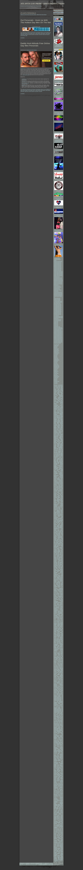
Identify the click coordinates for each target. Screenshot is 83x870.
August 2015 (56, 353)
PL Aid (55, 743)
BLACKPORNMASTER (58, 46)
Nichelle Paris (56, 723)
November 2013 (56, 367)
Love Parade (59, 663)
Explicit (61, 548)
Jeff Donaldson (60, 605)
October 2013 (56, 368)
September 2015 (56, 352)
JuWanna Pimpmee (57, 628)
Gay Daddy (56, 565)
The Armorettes (57, 822)
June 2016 (55, 346)
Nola (61, 728)
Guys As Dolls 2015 (57, 298)
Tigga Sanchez (59, 836)
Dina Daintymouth (58, 515)
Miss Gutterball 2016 (57, 303)
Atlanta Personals (57, 276)
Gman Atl (56, 579)
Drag (59, 524)
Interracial (60, 591)
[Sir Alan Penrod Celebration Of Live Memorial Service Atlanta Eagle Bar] (58, 213)
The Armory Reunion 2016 (58, 171)
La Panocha (58, 641)
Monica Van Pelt (59, 693)
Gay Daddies (47, 32)
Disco (55, 516)
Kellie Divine (57, 631)
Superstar (58, 812)
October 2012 (56, 371)
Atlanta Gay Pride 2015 (57, 262)
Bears (34, 33)
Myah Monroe (56, 716)
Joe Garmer (57, 614)
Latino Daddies (47, 33)
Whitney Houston (57, 856)
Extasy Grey (57, 549)
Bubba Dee (56, 467)
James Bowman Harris (57, 599)
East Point (58, 533)
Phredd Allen (56, 741)
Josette (58, 621)
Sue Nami (60, 810)
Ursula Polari (58, 851)
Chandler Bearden (58, 473)
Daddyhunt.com (23, 68)
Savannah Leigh (57, 776)
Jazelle (61, 603)
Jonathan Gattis (59, 619)
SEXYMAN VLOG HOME (57, 12)
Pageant (61, 735)
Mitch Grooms (59, 691)
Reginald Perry (60, 759)
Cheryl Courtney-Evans (58, 479)
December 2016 (56, 344)
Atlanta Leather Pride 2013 (58, 274)
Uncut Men (40, 34)
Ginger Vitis (58, 576)
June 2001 (55, 383)
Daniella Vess (59, 499)
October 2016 (56, 345)
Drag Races (60, 527)
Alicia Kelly (60, 400)
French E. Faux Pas (58, 557)
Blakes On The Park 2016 (58, 281)
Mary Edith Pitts (58, 674)
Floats (58, 555)
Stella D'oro (56, 807)
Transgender (60, 841)
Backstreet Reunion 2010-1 (58, 279)
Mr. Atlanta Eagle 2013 (57, 310)
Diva (59, 516)
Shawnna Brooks (58, 787)
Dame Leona (57, 496)
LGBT (61, 657)
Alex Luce (56, 395)
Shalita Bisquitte (57, 780)
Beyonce (55, 442)
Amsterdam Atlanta (57, 258)
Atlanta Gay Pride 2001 (57, 270)
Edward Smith (57, 538)
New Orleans (60, 720)
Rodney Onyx (56, 765)
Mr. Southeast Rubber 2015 (58, 317)
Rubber (58, 769)
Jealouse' (55, 605)
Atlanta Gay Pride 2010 (57, 267)
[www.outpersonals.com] (58, 64)
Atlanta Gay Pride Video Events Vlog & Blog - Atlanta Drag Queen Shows (33, 14)
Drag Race (55, 527)
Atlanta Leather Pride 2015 (58, 272)
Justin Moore (56, 627)
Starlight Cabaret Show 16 (58, 330)
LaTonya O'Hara (57, 648)
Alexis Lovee (58, 399)
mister (60, 690)
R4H (58, 753)
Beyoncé (59, 442)
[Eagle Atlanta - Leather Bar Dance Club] (58, 148)
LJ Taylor (59, 659)
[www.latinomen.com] (58, 256)
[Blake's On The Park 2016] (58, 94)
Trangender (55, 841)
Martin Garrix (60, 673)
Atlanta (61, 414)
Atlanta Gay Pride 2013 (57, 264)
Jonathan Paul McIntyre (57, 620)
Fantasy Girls (60, 550)
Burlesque (60, 468)
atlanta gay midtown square (58, 418)
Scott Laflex (60, 777)
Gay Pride (60, 567)
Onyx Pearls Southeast (58, 730)
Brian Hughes (59, 462)
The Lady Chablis (56, 826)
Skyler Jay (57, 793)
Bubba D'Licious (58, 466)
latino (55, 646)
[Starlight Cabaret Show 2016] (58, 169)
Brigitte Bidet (56, 463)
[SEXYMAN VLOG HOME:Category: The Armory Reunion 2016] (58, 178)
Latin (58, 645)
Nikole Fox (60, 727)
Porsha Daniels (59, 744)
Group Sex (47, 34)
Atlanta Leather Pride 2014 (58, 273)
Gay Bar (55, 563)
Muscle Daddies (25, 33)
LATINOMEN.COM (58, 44)
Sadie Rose (56, 772)
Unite (55, 851)
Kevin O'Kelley (59, 632)
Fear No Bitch (57, 551)
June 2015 (55, 354)
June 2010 (55, 378)
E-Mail (38, 864)
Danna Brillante (57, 500)
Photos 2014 (56, 323)
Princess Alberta (59, 746)
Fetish (58, 552)
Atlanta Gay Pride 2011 (57, 266)
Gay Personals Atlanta (58, 61)
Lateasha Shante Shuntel (58, 301)
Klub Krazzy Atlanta (58, 122)
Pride (55, 746)
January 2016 (56, 349)
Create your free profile (25, 74)
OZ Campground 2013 (57, 319)
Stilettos (60, 808)
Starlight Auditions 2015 (57, 329)
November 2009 (56, 381)
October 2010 (56, 377)
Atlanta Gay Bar (59, 417)
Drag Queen (59, 525)
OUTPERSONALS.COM (36, 26)
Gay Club (59, 563)
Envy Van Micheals (57, 543)
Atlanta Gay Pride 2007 (57, 269)
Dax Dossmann (57, 507)
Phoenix (60, 739)
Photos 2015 (56, 322)
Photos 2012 (56, 325)
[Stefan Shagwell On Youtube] (57, 19)
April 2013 (55, 370)
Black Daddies (43, 33)
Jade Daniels (56, 597)
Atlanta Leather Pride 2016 (58, 271)
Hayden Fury (59, 585)
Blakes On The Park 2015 (58, 282)
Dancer (58, 498)
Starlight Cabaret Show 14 (58, 332)
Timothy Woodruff (57, 837)
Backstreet (56, 435)
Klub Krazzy (60, 636)
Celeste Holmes (58, 472)
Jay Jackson (60, 602)
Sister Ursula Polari (57, 792)
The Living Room (58, 829)
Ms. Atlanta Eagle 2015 (57, 307)
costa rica (55, 491)
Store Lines (60, 809)
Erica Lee (59, 544)
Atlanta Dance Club (57, 416)
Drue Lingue (60, 529)
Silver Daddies (30, 33)
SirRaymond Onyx (56, 790)
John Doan (60, 615)
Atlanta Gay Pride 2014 (57, 263)
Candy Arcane (60, 471)
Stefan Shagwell (58, 21)
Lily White (56, 658)
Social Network (38, 32)
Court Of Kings (60, 491)
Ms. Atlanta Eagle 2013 (57, 311)
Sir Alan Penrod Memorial (58, 327)
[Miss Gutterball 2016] (58, 138)
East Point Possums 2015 (58, 294)
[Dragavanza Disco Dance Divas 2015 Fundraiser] (58, 99)
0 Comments (22, 37)
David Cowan (60, 502)
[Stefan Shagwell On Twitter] (61, 19)
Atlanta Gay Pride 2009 (57, 268)
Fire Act (61, 553)
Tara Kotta (60, 816)
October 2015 (56, 351)
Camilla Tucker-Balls (57, 469)
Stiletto (57, 808)
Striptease (55, 810)
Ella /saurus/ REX (58, 541)
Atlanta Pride (59, 426)
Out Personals (24, 32)
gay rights (56, 568)
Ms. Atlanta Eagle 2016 (58, 141)
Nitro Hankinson (57, 728)
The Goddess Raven (58, 825)
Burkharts (56, 468)
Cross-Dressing (23, 35)
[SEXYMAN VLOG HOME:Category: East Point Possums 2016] (58, 110)
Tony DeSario (56, 839)
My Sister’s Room (59, 715)
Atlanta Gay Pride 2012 (57, 265)
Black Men (33, 34)
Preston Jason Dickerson (58, 745)
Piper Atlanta (60, 742)
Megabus (55, 677)
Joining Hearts (59, 618)
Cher (61, 478)
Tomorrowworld (60, 838)
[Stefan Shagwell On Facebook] (55, 19)
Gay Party (59, 566)
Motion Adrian (59, 694)
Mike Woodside (56, 687)
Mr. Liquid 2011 (56, 315)
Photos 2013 (56, 324)
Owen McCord (56, 733)
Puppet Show (60, 751)
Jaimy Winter (60, 598)
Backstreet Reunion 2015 (58, 277)
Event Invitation (56, 548)
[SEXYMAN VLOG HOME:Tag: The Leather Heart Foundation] (58, 205)
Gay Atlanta (60, 562)
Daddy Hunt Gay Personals (58, 48)
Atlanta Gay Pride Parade (58, 261)
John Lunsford (60, 616)
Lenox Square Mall (57, 656)
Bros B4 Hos (59, 465)
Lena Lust (60, 655)
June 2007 (55, 382)
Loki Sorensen (59, 660)
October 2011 (56, 373)
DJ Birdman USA (56, 519)
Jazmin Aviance (59, 604)
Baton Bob (56, 439)
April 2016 (55, 347)
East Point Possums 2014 (58, 295)
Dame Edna (60, 495)
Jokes (55, 619)
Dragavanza (56, 528)
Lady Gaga (59, 642)
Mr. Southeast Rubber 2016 (58, 142)
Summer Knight (56, 811)
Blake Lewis (56, 449)
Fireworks (55, 554)
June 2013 (55, 369)
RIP (59, 762)
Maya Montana (59, 676)
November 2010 (56, 376)
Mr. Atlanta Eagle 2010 (57, 314)
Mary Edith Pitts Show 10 (58, 302)
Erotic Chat (44, 34)
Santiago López (57, 773)
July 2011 (55, 374)
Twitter (59, 849)
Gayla (55, 569)
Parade (55, 737)
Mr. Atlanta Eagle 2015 (57, 306)
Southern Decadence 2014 (58, 328)
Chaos (55, 474)
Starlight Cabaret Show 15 (58, 331)
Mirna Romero (59, 688)
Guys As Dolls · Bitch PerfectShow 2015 (58, 113)
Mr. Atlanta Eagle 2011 (57, 313)
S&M (26, 35)
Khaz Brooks (57, 633)
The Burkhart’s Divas (59, 824)
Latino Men (36, 34)
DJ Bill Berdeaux (60, 518)
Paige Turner (56, 736)
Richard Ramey (57, 760)
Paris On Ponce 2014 (57, 320)
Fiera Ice (57, 553)
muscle (55, 713)
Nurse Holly (56, 729)
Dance (59, 497)
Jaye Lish (56, 603)
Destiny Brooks (57, 511)
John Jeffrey (56, 616)
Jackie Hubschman (58, 596)
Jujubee (58, 622)
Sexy (61, 779)
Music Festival (56, 714)
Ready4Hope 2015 (58, 150)
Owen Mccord (60, 732)
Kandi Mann (60, 629)
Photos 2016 (56, 321)
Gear (58, 569)
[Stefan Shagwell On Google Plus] (59, 19)
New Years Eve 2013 (58, 721)
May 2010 (55, 379)
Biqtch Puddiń (59, 444)
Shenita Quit (56, 788)
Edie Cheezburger (58, 537)
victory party (60, 852)
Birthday (55, 445)
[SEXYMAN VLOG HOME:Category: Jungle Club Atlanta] (58, 79)
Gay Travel (60, 568)
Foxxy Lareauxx (59, 556)
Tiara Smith (58, 835)
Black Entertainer (58, 447)
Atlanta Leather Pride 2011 (58, 275)
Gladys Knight (60, 578)
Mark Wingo (60, 671)
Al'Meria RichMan (59, 392)
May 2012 (55, 372)
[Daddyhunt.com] (58, 50)
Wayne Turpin (60, 855)
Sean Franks (56, 778)
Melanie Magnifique (59, 678)
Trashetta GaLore (57, 842)
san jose (61, 772)
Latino (61, 645)
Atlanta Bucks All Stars (58, 415)
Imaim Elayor (60, 590)
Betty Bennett (59, 441)
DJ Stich (58, 523)
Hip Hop (60, 587)
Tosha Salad (60, 840)
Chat (44, 32)
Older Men (26, 34)
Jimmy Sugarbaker (58, 613)
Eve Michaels (60, 547)
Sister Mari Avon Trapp (59, 791)
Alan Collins (56, 393)
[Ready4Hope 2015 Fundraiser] (58, 152)
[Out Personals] (36, 30)
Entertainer (60, 542)
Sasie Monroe (59, 775)
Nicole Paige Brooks (58, 724)
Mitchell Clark (56, 692)
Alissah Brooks (56, 401)
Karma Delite (56, 630)
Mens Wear (56, 679)
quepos (59, 752)
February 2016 (56, 348)
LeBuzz (55, 655)
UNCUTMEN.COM (58, 45)
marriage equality (56, 672)
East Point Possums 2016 (58, 101)
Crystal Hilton (60, 493)
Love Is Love (59, 662)
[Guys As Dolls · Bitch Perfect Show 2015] (58, 120)
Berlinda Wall (57, 440)
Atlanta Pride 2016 (58, 427)
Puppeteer (55, 752)
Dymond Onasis (56, 530)
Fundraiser (60, 559)
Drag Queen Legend (58, 526)
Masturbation (56, 675)
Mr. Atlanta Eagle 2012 (57, 312)
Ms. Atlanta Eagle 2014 (57, 309)
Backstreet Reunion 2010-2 (58, 280)
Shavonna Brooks (59, 786)
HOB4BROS (55, 588)
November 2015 (56, 350)
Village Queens (57, 853)
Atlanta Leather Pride (58, 420)
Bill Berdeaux (58, 443)
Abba (58, 389)
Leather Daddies (37, 33)
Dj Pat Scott (56, 522)
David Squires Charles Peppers (58, 505)
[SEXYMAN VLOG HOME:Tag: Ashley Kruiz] (58, 228)
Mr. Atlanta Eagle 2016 (58, 140)
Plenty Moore (58, 743)
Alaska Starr (60, 394)
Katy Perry (60, 630)
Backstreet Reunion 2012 (58, 278)
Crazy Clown (56, 492)
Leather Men (22, 34)
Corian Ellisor (60, 490)
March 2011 (56, 375)
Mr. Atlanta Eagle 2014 (57, 308)
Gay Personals (33, 32)
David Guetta (56, 503)
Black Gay (56, 448)
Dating (42, 32)
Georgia (59, 573)
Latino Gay (56, 647)
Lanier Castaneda (59, 643)
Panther (61, 736)
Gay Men (29, 34)
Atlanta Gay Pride (58, 419)
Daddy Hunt (29, 32)
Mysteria (58, 718)
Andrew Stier (57, 406)
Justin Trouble (60, 627)
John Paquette (56, 617)
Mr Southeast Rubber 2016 (58, 704)
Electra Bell (59, 539)
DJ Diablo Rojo (59, 521)
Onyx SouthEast (57, 731)
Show (55, 789)
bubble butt (60, 467)
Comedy (55, 490)
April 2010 (55, 380)
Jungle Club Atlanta (57, 299)
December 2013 (56, 366)
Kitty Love (59, 634)
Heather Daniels (57, 586)
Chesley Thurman (58, 480)
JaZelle (55, 604)
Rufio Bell (58, 770)
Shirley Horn (60, 788)
